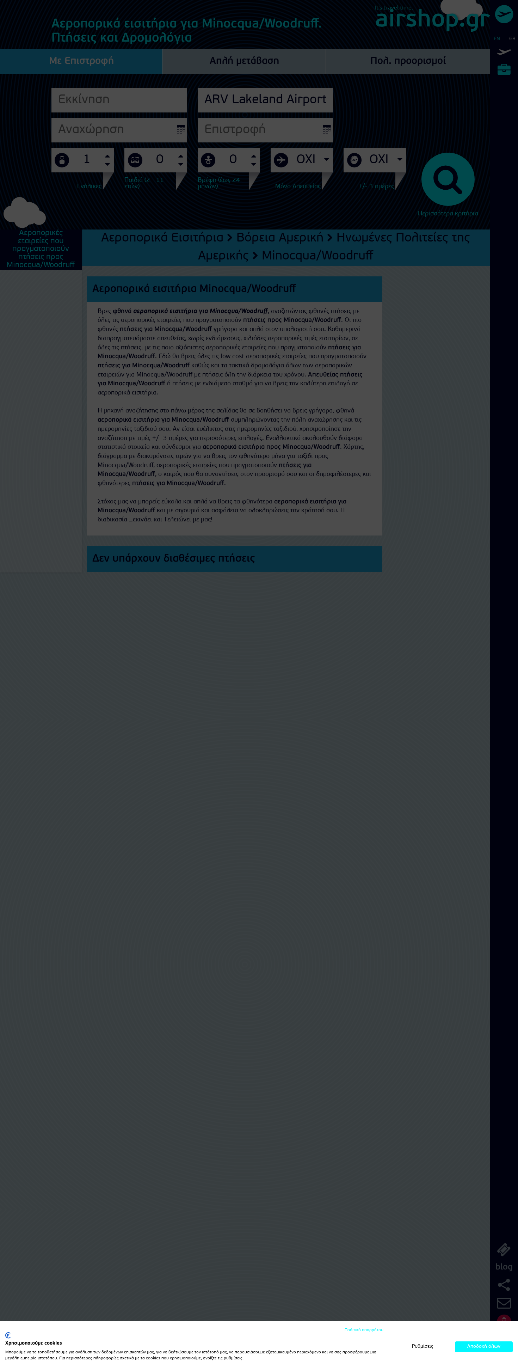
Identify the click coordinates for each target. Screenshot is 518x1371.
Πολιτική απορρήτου (364, 1330)
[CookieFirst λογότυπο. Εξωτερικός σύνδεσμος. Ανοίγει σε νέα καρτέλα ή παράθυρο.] (8, 1335)
